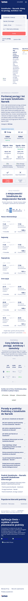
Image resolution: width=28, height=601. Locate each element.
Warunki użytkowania (18, 589)
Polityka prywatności (7, 592)
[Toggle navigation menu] (26, 2)
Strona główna (5, 510)
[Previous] (3, 366)
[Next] (24, 210)
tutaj (24, 333)
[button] (8, 25)
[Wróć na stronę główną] (4, 2)
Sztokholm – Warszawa (7, 504)
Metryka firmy (5, 589)
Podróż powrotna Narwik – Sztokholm (12, 487)
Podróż (13, 510)
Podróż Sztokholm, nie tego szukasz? (12, 492)
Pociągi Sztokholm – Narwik (9, 489)
